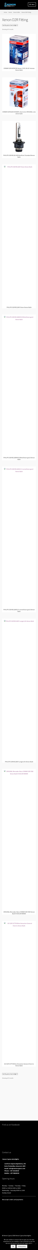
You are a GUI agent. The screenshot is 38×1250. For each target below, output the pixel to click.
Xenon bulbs (16, 12)
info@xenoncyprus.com (17, 1168)
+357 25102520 (14, 1171)
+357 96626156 (14, 1173)
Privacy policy (22, 1246)
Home (5, 12)
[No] (36, 1244)
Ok (13, 1246)
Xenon (10, 12)
